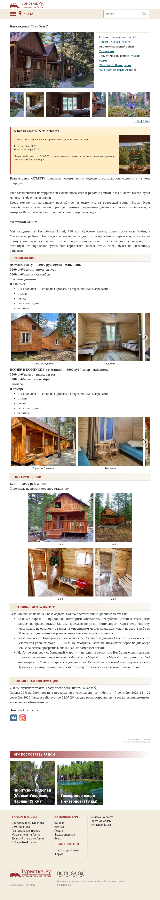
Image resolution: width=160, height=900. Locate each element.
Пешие (58, 830)
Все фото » (142, 121)
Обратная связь (100, 821)
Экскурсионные (64, 834)
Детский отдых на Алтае (28, 838)
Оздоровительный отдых (28, 823)
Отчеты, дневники (66, 850)
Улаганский (106, 51)
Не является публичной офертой (136, 742)
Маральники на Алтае (26, 834)
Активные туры (67, 816)
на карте (87, 688)
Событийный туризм (25, 842)
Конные (59, 823)
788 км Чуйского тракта (115, 42)
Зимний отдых (21, 827)
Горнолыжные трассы (26, 830)
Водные (59, 827)
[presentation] (145, 104)
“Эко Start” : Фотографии (115, 65)
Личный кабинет (100, 825)
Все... (58, 838)
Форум (58, 854)
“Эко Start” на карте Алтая (116, 70)
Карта (28, 13)
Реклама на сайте (101, 817)
